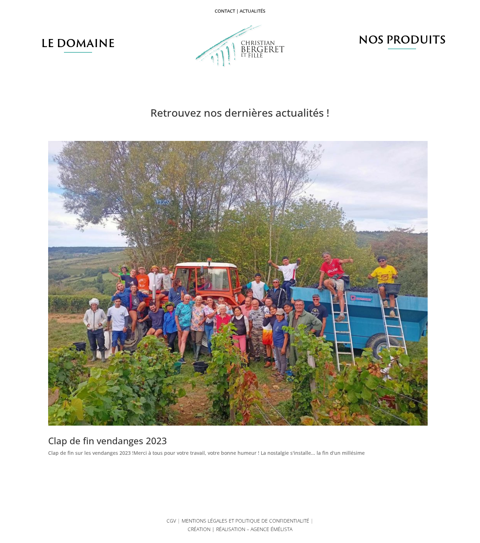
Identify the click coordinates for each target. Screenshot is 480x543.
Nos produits (402, 39)
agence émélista (271, 529)
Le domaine (78, 43)
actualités (252, 11)
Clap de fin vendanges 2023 (107, 440)
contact (225, 11)
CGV (171, 520)
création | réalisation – (219, 529)
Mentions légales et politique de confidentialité (245, 520)
